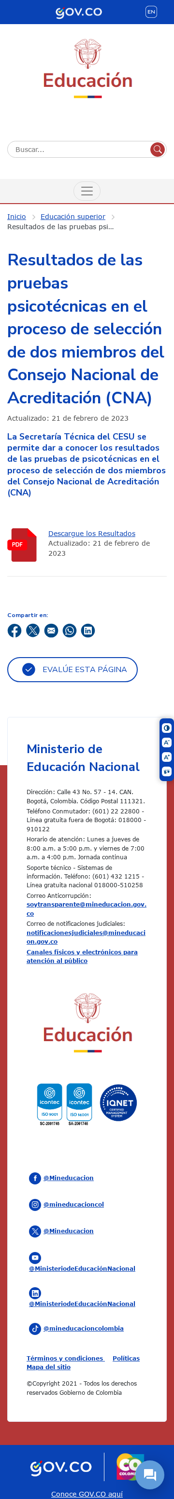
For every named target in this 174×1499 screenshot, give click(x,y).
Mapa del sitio (49, 1366)
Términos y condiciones (66, 1358)
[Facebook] (14, 630)
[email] (51, 630)
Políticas (126, 1358)
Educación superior (73, 216)
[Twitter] (33, 630)
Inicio (16, 216)
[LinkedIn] (88, 630)
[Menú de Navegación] (87, 191)
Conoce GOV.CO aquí (87, 1494)
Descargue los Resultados (91, 533)
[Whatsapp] (69, 630)
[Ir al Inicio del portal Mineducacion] (87, 1024)
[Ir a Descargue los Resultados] (24, 545)
